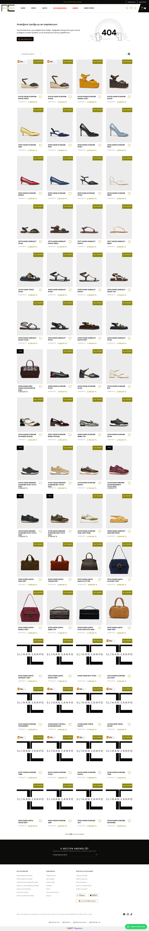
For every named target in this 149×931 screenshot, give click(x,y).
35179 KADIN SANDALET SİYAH (27, 242)
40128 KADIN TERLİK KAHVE (85, 725)
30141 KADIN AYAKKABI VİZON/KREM (27, 725)
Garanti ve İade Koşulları (84, 886)
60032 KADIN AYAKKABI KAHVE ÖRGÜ (27, 98)
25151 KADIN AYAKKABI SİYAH (86, 194)
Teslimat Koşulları (81, 875)
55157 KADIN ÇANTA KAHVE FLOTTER (85, 580)
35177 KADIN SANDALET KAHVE (87, 242)
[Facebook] (124, 914)
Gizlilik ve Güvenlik (81, 889)
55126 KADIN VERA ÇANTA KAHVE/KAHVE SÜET (26, 388)
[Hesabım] (135, 8)
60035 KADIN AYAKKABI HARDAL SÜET (87, 98)
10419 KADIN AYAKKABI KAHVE (86, 484)
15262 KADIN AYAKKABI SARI (56, 822)
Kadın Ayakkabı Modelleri (25, 875)
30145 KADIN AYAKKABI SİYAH (86, 387)
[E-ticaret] (74, 928)
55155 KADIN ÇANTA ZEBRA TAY (55, 628)
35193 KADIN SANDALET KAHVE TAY (116, 291)
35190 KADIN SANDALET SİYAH (116, 339)
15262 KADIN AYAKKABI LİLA (86, 822)
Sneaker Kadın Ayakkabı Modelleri (27, 882)
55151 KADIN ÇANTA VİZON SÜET (25, 822)
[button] (52, 2)
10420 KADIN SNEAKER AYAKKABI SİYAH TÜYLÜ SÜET (27, 485)
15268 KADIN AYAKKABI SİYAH (57, 387)
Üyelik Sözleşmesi (81, 879)
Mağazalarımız (132, 2)
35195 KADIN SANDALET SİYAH (57, 291)
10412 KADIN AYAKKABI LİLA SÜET (116, 677)
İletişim (48, 896)
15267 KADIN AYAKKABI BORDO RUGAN (56, 435)
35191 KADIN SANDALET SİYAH (57, 339)
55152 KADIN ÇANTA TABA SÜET (114, 628)
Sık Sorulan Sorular (52, 892)
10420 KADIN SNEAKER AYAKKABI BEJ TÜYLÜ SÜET (56, 485)
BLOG (48, 889)
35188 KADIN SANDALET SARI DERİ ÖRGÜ (116, 532)
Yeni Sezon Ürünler (23, 892)
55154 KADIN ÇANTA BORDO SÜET (26, 628)
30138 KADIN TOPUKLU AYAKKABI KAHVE (56, 725)
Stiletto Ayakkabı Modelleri (25, 896)
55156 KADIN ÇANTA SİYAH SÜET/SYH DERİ (86, 628)
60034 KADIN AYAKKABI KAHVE (57, 98)
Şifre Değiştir (50, 879)
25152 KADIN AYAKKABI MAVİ (116, 146)
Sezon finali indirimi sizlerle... (74, 2)
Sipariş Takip (50, 882)
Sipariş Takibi (142, 2)
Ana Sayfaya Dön (26, 39)
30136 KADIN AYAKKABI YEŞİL (116, 773)
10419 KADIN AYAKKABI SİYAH (116, 435)
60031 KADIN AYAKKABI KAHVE (86, 773)
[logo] (8, 8)
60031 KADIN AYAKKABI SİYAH (57, 773)
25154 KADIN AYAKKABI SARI (27, 146)
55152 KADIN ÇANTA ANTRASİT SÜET (25, 677)
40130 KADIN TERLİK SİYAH (26, 291)
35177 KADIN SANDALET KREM (116, 242)
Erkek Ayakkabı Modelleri (24, 879)
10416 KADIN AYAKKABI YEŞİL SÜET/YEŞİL (86, 532)
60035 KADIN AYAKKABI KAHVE (116, 98)
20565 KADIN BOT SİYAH (87, 676)
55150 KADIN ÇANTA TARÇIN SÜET (55, 580)
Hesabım (49, 886)
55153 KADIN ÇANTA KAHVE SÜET (55, 677)
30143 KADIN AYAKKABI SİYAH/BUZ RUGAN (27, 435)
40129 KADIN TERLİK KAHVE (115, 725)
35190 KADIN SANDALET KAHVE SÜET (87, 339)
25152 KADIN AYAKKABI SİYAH (86, 146)
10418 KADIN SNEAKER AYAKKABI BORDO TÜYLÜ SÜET (115, 485)
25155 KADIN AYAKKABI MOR (56, 146)
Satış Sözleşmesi (81, 882)
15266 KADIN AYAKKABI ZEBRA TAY (86, 435)
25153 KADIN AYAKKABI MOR (56, 194)
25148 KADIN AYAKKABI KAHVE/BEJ (116, 822)
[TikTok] (131, 914)
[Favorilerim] (131, 8)
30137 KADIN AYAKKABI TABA (27, 773)
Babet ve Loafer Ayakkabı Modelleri (28, 886)
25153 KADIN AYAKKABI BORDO (27, 194)
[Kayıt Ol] (96, 855)
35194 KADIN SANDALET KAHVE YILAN (27, 339)
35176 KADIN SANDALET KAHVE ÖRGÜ (57, 242)
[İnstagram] (128, 914)
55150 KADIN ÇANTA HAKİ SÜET (26, 580)
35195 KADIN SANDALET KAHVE (87, 291)
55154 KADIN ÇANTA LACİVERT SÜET (115, 580)
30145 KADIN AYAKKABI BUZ (116, 387)
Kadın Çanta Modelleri (24, 889)
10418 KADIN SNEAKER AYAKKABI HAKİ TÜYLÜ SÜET (56, 533)
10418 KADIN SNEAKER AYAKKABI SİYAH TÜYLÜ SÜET (27, 533)
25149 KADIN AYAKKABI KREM (116, 194)
